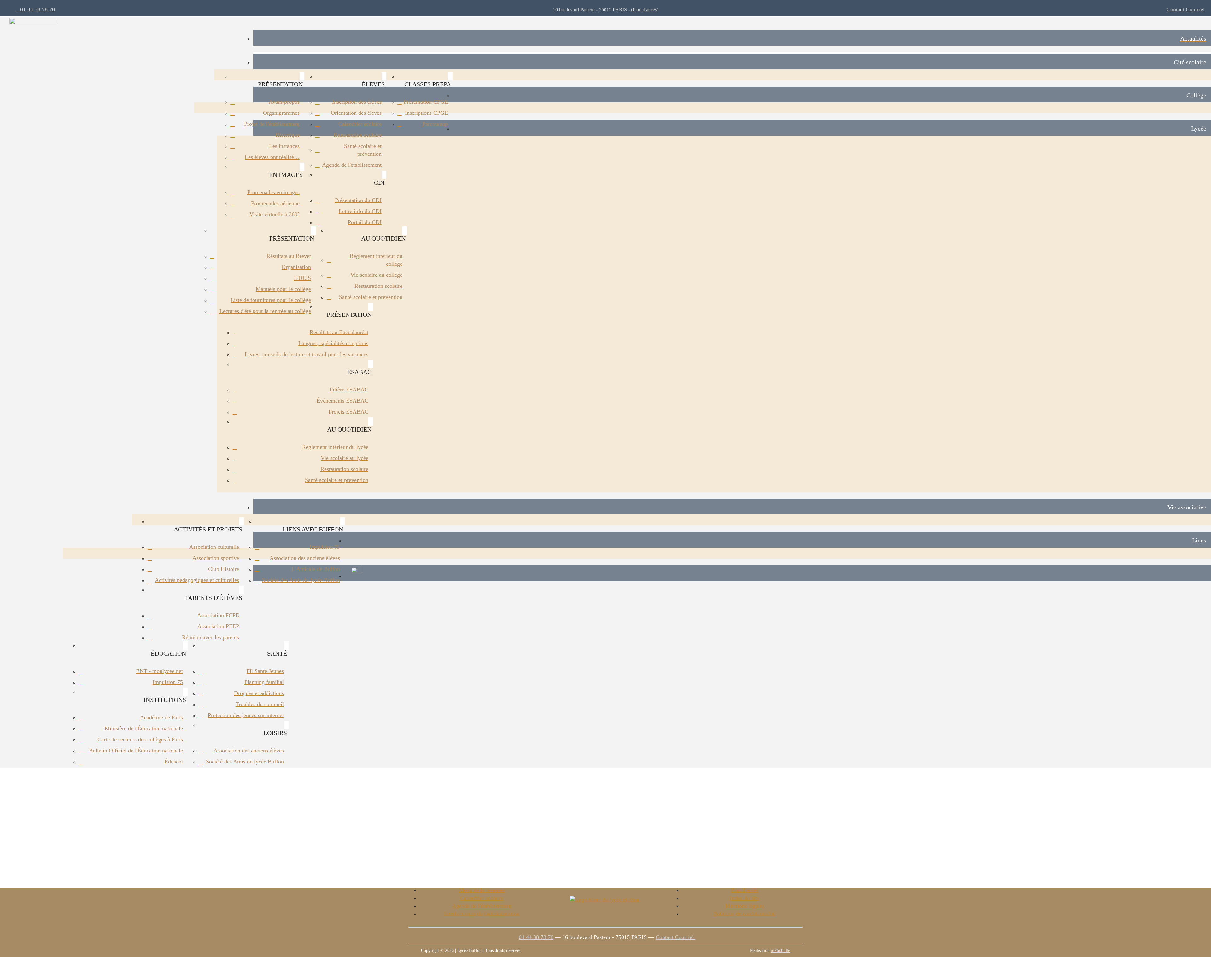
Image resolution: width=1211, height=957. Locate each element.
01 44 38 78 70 (35, 9)
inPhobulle (780, 950)
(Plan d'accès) (644, 9)
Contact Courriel (1186, 9)
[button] (732, 61)
